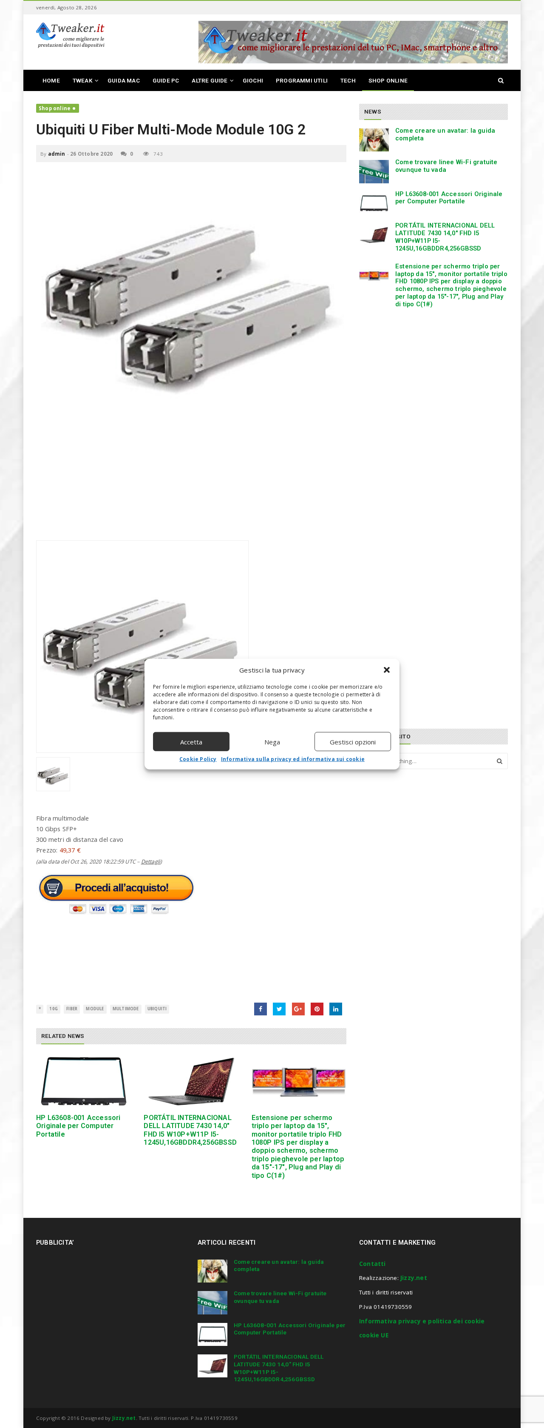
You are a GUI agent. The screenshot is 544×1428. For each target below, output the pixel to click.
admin (56, 154)
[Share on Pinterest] (317, 1009)
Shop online (55, 108)
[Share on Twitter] (279, 1009)
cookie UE (373, 1335)
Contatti (372, 1264)
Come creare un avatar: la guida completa (445, 134)
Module (95, 1009)
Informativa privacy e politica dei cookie (421, 1321)
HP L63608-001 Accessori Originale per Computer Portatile (78, 1126)
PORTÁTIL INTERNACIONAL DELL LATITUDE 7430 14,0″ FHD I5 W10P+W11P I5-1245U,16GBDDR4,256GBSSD (190, 1130)
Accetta (191, 741)
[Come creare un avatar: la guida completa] (374, 139)
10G (53, 1009)
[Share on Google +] (298, 1009)
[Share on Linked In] (335, 1009)
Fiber (71, 1009)
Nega (272, 741)
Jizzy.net (413, 1278)
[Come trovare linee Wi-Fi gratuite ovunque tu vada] (374, 171)
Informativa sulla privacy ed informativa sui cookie (293, 759)
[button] (386, 670)
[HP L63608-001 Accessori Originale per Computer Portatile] (83, 1081)
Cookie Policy (198, 759)
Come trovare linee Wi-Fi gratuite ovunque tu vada (446, 166)
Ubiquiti (157, 1009)
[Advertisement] (191, 480)
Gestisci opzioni (353, 741)
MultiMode (126, 1009)
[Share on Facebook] (260, 1009)
